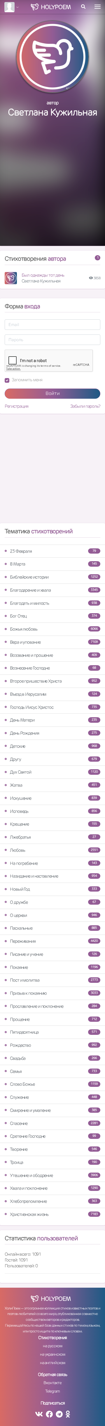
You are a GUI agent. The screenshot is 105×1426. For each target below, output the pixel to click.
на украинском (52, 1354)
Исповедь (53, 811)
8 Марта (53, 564)
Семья (53, 1071)
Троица (53, 1162)
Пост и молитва (54, 980)
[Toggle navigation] (97, 6)
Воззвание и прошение (53, 655)
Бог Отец (53, 616)
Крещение (53, 824)
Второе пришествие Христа (53, 681)
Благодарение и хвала (54, 590)
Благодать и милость (53, 603)
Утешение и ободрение (54, 1175)
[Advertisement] (52, 187)
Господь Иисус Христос (53, 707)
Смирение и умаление (53, 1110)
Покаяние (54, 967)
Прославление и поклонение (53, 1006)
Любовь (54, 850)
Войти (53, 393)
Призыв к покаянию (54, 993)
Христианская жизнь (54, 1214)
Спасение (54, 1123)
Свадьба (53, 1058)
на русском (52, 1345)
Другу (53, 759)
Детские (53, 746)
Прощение (53, 1019)
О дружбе (53, 902)
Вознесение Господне (53, 668)
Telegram (52, 1391)
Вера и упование (54, 642)
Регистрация (16, 406)
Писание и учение (53, 954)
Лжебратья (53, 837)
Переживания (54, 941)
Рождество (53, 1045)
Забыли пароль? (85, 406)
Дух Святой (54, 772)
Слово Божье (54, 1084)
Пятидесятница (53, 1032)
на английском (52, 1362)
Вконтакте (52, 1382)
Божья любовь (54, 629)
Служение (53, 1097)
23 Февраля (53, 551)
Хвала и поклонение (54, 1188)
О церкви (53, 915)
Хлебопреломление (53, 1201)
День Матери (53, 720)
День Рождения (53, 733)
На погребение (53, 863)
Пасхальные (53, 928)
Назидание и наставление (53, 876)
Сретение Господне (53, 1136)
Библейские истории (54, 577)
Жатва (53, 785)
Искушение (53, 798)
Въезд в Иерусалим (53, 694)
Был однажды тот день (43, 275)
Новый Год (53, 889)
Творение (53, 1149)
